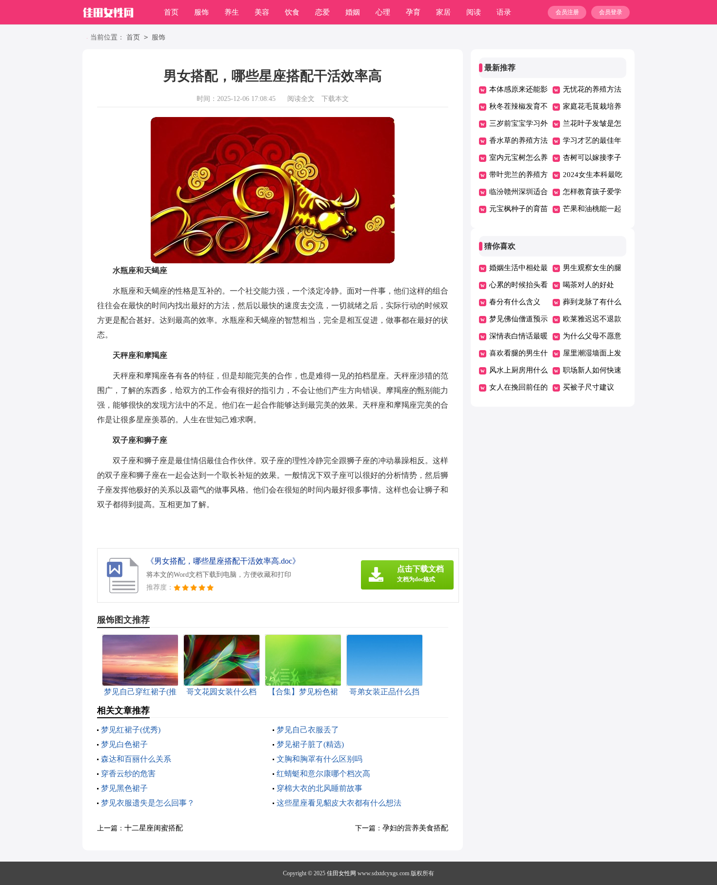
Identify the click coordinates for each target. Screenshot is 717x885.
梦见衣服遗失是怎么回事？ (148, 803)
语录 (504, 12)
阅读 (473, 12)
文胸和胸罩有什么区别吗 (319, 759)
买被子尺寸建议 (588, 387)
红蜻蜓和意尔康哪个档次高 (323, 773)
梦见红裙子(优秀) (130, 730)
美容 (262, 12)
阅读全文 (301, 98)
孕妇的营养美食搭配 (415, 828)
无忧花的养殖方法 (592, 89)
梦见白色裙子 (124, 744)
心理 (383, 12)
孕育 (413, 12)
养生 (231, 12)
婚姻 (352, 12)
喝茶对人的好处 (588, 285)
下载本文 (335, 98)
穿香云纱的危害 (128, 773)
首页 (171, 12)
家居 (443, 12)
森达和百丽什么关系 (136, 759)
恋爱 (322, 12)
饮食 (292, 12)
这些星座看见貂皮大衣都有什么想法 (339, 803)
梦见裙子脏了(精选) (310, 744)
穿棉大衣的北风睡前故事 (319, 788)
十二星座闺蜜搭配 (153, 828)
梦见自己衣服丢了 (308, 730)
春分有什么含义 (514, 302)
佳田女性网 (341, 873)
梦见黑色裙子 (124, 788)
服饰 (201, 12)
